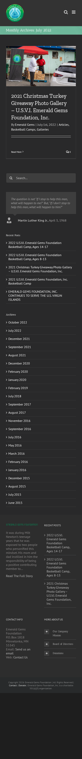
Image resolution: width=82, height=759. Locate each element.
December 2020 (19, 363)
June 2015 (15, 503)
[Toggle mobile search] (66, 12)
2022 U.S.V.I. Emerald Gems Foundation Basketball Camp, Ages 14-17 (35, 245)
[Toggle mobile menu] (74, 12)
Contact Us (20, 657)
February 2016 (18, 462)
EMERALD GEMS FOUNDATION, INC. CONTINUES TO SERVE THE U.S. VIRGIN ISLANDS (35, 296)
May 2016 (15, 445)
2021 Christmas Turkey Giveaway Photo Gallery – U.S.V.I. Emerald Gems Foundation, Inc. (40, 269)
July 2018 (14, 396)
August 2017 (17, 412)
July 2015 (14, 494)
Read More (16, 151)
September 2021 (19, 347)
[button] (60, 633)
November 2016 (19, 421)
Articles (64, 125)
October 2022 (17, 322)
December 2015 (19, 478)
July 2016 (14, 437)
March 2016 (16, 453)
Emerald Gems (25, 125)
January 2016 (17, 470)
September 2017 (19, 404)
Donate (22, 685)
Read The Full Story (19, 576)
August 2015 (17, 486)
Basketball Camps (23, 129)
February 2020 (18, 372)
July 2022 (14, 331)
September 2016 (19, 429)
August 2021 (17, 355)
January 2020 (17, 380)
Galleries (43, 129)
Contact (13, 685)
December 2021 (19, 339)
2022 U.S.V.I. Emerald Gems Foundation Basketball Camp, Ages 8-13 (35, 257)
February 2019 (18, 388)
